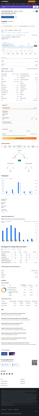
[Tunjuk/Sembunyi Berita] (24, 35)
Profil (6, 32)
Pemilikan (9, 32)
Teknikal (15, 30)
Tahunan (2, 221)
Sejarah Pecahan (19, 32)
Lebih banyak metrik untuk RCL (32, 68)
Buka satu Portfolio (4, 383)
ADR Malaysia (34, 3)
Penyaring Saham (8, 3)
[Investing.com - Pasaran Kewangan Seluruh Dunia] (6, 1)
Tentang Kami (22, 379)
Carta (6, 30)
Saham (2, 3)
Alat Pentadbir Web (4, 385)
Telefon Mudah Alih (4, 381)
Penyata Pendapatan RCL (7, 216)
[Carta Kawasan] (3, 35)
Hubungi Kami (22, 383)
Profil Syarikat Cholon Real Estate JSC (10, 266)
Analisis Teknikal (5, 143)
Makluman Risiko (16, 409)
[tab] (5, 146)
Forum (19, 30)
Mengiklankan (22, 381)
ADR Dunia (28, 3)
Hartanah (36, 272)
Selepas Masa (22, 3)
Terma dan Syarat (3, 409)
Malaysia (13, 3)
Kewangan (10, 30)
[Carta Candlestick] (2, 35)
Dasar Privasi (10, 409)
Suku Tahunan (8, 221)
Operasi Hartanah (34, 270)
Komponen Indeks (26, 32)
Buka (15, 262)
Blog (1, 379)
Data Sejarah (14, 32)
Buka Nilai (35, 58)
